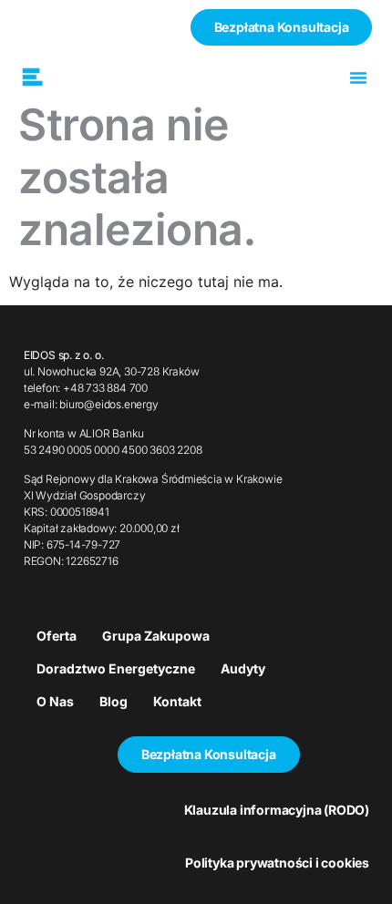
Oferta (56, 635)
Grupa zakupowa (156, 635)
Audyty (243, 668)
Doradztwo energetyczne (115, 668)
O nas (55, 701)
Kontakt (177, 701)
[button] (358, 77)
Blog (113, 701)
